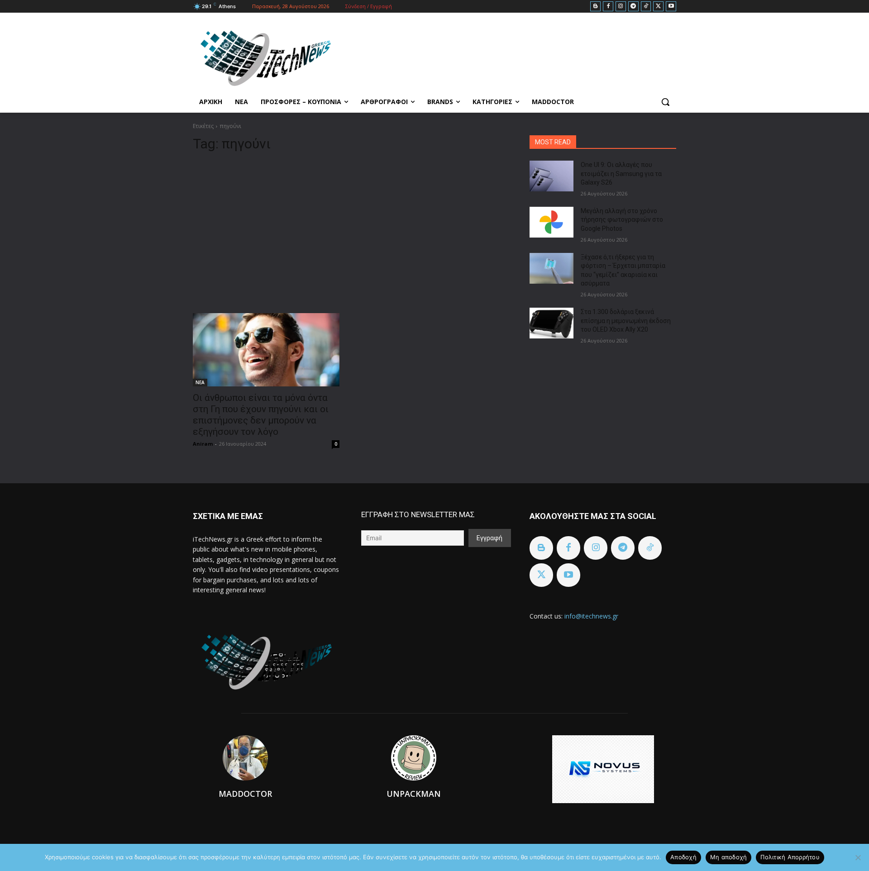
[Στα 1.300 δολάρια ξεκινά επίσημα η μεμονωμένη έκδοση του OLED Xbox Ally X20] (551, 323)
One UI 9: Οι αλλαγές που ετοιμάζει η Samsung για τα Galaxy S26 (621, 173)
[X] (658, 6)
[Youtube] (671, 6)
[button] (665, 102)
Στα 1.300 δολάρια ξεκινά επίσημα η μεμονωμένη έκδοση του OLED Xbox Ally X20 (626, 320)
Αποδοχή (683, 857)
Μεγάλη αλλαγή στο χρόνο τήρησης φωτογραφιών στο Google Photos (622, 219)
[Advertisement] (350, 229)
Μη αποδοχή (728, 857)
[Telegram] (633, 6)
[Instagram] (621, 6)
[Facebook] (608, 6)
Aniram (203, 443)
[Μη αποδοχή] (857, 857)
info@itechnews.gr (591, 616)
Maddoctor (245, 793)
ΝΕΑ (200, 382)
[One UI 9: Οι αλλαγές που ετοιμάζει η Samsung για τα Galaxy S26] (551, 176)
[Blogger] (595, 6)
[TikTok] (646, 6)
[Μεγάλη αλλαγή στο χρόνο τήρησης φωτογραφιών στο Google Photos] (551, 222)
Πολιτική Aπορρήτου (790, 857)
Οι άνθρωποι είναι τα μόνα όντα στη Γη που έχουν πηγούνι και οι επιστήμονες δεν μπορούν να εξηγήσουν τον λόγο (261, 414)
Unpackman (414, 793)
